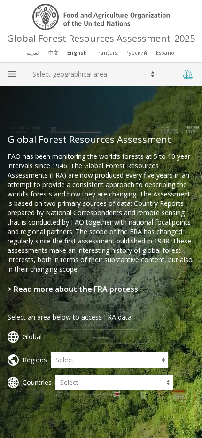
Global (32, 336)
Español (166, 52)
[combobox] (28, 74)
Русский (136, 52)
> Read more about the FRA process (73, 289)
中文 (53, 52)
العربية (33, 52)
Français (106, 52)
